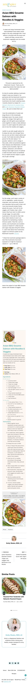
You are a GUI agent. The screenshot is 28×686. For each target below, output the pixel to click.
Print (15, 342)
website (16, 233)
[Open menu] (25, 3)
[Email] (15, 663)
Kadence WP (7, 681)
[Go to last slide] (4, 593)
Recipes (14, 673)
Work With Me (12, 670)
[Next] (24, 593)
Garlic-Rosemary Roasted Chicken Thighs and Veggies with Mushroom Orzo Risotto (6, 558)
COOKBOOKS (21, 670)
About (4, 670)
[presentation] (14, 585)
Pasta (4, 529)
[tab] (12, 610)
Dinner (4, 10)
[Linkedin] (18, 663)
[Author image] (3, 24)
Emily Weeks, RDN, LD (11, 23)
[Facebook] (10, 663)
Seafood (9, 10)
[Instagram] (12, 663)
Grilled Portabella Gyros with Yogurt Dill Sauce (21, 555)
